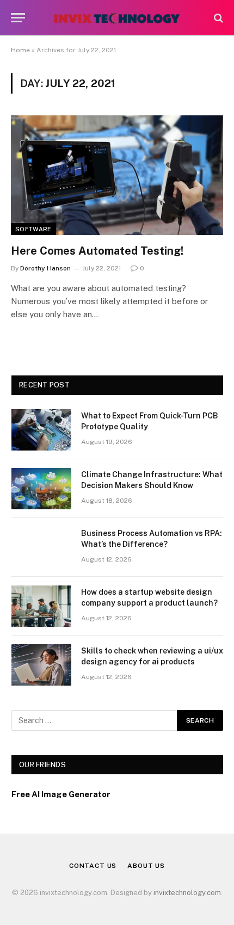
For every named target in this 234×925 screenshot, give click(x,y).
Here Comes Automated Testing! (97, 250)
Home (20, 50)
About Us (146, 865)
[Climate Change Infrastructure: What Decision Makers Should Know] (41, 488)
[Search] (217, 17)
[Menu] (18, 17)
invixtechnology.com (187, 893)
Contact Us (92, 865)
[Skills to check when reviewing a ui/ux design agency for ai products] (41, 665)
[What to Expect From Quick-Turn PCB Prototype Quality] (41, 430)
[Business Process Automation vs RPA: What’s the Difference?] (41, 547)
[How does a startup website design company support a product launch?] (41, 606)
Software (33, 229)
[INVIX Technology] (117, 17)
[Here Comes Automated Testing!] (117, 175)
